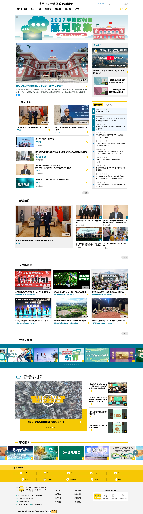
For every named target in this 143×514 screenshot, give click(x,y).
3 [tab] (67, 364)
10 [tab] (80, 364)
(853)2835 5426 (37, 504)
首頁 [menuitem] (18, 9)
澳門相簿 (58, 502)
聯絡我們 (78, 494)
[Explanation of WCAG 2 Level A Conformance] (52, 511)
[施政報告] (71, 453)
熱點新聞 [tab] (98, 105)
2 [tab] (65, 364)
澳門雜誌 (58, 494)
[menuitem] (25, 9)
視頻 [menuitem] (39, 9)
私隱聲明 (78, 498)
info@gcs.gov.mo (24, 501)
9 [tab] (78, 364)
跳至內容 (101, 4)
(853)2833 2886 (23, 504)
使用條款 (78, 502)
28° (120, 4)
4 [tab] (69, 364)
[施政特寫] (97, 453)
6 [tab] (72, 364)
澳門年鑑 (58, 498)
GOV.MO (58, 490)
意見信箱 (78, 490)
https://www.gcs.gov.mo (26, 498)
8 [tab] (76, 364)
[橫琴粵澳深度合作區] (122, 453)
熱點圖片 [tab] (109, 105)
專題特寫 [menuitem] (58, 9)
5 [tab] (71, 364)
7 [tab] (74, 364)
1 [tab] (63, 364)
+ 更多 (85, 193)
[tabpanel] (71, 355)
